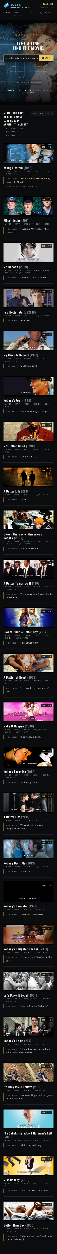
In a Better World (20, 312)
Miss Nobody (16, 1179)
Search (7, 13)
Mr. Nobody (16, 266)
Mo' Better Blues (19, 446)
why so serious (17, 72)
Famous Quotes (17, 14)
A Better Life (16, 491)
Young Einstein (18, 167)
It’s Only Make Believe (23, 1087)
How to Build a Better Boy (26, 632)
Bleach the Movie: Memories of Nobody (24, 536)
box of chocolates (38, 66)
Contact (49, 13)
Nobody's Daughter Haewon (26, 949)
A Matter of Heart (20, 677)
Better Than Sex (19, 1225)
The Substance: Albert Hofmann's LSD (28, 1135)
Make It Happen (19, 726)
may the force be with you (28, 82)
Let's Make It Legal (20, 995)
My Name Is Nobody (21, 355)
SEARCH (46, 58)
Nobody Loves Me (20, 771)
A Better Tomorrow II (22, 583)
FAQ (40, 13)
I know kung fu (17, 66)
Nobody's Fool (17, 400)
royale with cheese (28, 77)
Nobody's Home (18, 1040)
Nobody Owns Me (19, 863)
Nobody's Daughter (20, 906)
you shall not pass (38, 72)
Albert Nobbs (17, 220)
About (33, 13)
